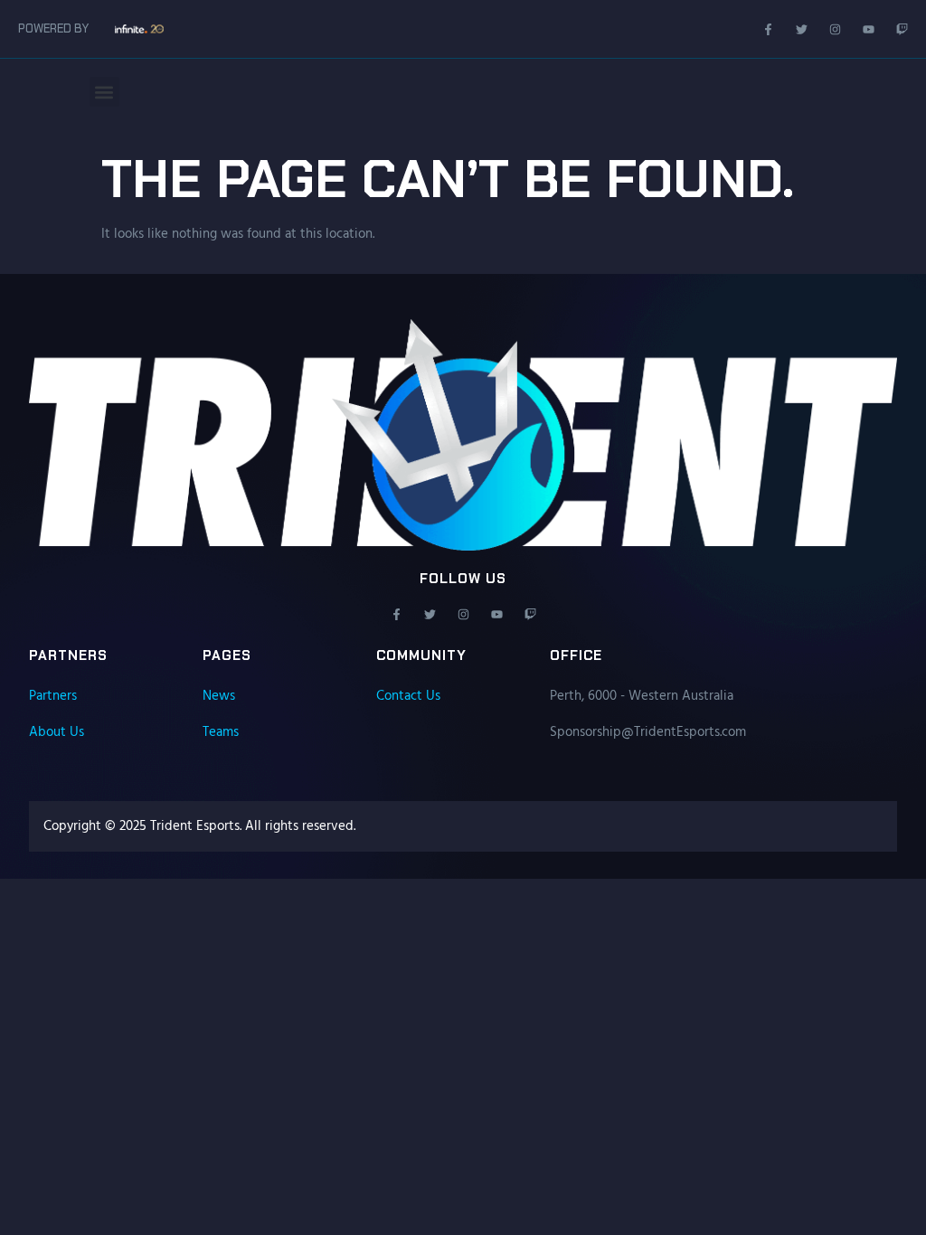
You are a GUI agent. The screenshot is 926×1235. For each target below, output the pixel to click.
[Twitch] (902, 29)
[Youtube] (868, 29)
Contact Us (408, 696)
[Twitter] (802, 29)
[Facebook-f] (768, 29)
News (219, 696)
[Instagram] (835, 29)
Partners (53, 696)
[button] (104, 92)
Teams (221, 732)
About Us (56, 732)
